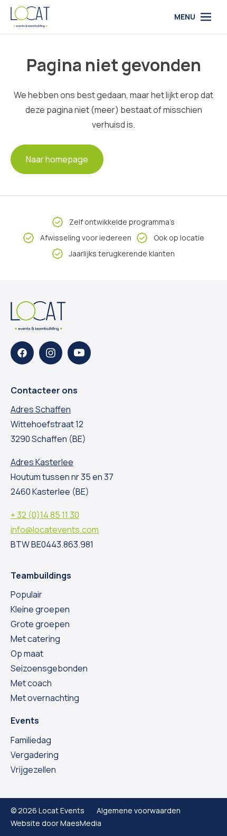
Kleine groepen (40, 609)
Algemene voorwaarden (139, 810)
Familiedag (31, 740)
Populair (26, 594)
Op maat (27, 653)
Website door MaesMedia (56, 823)
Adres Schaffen (41, 409)
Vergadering (35, 755)
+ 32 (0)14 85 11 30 (45, 515)
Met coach (31, 683)
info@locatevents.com (55, 529)
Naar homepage (57, 159)
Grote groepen (40, 624)
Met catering (35, 639)
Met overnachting (45, 698)
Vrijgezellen (33, 769)
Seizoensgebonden (49, 668)
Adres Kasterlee (42, 462)
